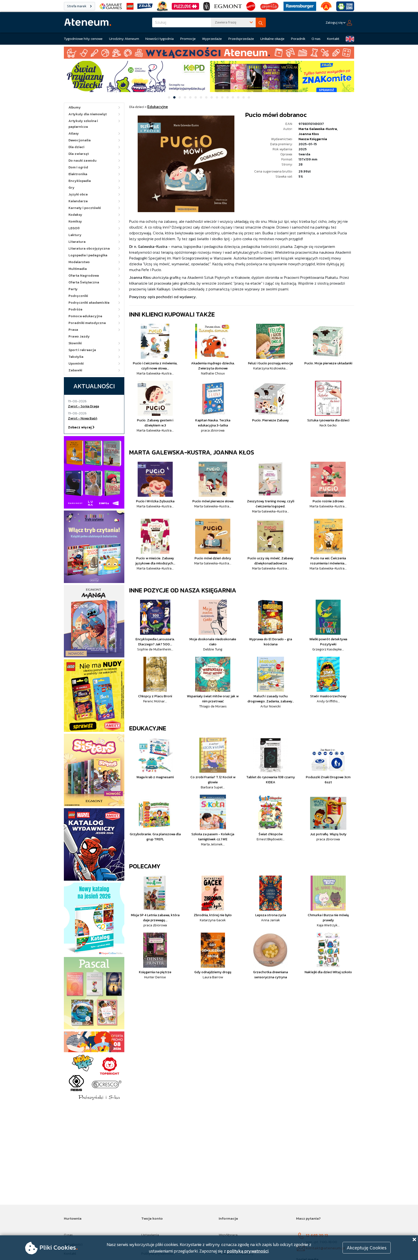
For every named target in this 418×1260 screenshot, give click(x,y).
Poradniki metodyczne (87, 322)
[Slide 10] (217, 97)
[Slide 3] (179, 97)
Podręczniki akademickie (88, 302)
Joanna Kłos (309, 134)
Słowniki (75, 343)
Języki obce (78, 194)
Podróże (75, 309)
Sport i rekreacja (82, 350)
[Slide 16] (248, 97)
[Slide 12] (227, 97)
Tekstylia (75, 356)
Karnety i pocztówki (84, 207)
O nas (316, 38)
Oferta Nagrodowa (83, 275)
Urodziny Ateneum (124, 38)
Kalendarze (78, 201)
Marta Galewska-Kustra (318, 128)
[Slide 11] (222, 97)
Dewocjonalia (79, 140)
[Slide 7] (201, 97)
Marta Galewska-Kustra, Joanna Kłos (191, 452)
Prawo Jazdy (79, 336)
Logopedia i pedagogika (87, 255)
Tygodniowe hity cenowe (83, 38)
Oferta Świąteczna (83, 282)
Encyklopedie (79, 180)
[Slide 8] (206, 97)
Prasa (73, 329)
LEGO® (74, 228)
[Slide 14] (238, 97)
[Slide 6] (195, 97)
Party (73, 289)
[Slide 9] (211, 97)
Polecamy (145, 866)
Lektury (75, 235)
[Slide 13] (232, 97)
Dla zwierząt (78, 153)
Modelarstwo (79, 262)
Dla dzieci (76, 147)
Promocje (188, 38)
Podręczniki (78, 295)
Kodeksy (75, 214)
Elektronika (77, 174)
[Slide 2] (174, 97)
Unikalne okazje (272, 38)
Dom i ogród (78, 167)
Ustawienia (150, 1235)
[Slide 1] (169, 97)
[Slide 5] (190, 97)
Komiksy (75, 221)
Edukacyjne (147, 728)
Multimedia (77, 268)
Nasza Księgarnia (313, 139)
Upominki (76, 363)
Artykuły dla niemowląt (87, 114)
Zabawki (75, 370)
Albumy (74, 107)
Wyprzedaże (212, 38)
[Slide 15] (243, 97)
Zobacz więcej (80, 427)
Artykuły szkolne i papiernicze (83, 123)
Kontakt (333, 38)
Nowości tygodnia (159, 38)
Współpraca (228, 1235)
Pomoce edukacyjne (85, 316)
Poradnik (298, 38)
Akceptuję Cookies (367, 1247)
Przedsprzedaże (241, 38)
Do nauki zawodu (82, 160)
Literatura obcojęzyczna (89, 248)
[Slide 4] (185, 97)
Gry (71, 187)
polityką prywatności (248, 1251)
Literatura (77, 241)
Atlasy (73, 133)
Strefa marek (77, 6)
